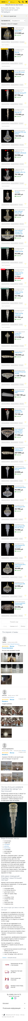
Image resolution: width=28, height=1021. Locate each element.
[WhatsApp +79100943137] (12, 998)
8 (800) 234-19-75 (14, 995)
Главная (4, 957)
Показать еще (14, 622)
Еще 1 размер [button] (5, 44)
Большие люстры (12, 957)
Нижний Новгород (14, 644)
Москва (12, 697)
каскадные (7, 844)
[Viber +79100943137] (15, 998)
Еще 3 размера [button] (5, 126)
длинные (6, 846)
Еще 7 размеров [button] (6, 265)
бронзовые (7, 848)
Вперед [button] (23, 626)
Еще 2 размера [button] (5, 186)
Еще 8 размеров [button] (6, 66)
